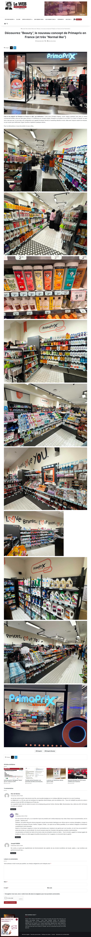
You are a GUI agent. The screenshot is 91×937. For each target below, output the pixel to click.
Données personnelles (36, 934)
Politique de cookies (46, 934)
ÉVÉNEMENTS (61, 19)
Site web (49, 888)
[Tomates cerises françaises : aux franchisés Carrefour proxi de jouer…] (34, 773)
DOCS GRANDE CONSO (50, 19)
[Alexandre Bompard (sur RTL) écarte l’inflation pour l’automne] (77, 773)
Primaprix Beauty (50, 751)
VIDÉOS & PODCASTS (26, 19)
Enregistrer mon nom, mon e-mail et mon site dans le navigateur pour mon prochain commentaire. (32, 894)
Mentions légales (26, 934)
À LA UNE (18, 19)
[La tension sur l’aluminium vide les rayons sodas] (56, 773)
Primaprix (39, 751)
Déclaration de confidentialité (62, 934)
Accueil (23, 28)
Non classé (28, 28)
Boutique (68, 19)
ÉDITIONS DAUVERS (9, 19)
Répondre (13, 809)
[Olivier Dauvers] (16, 5)
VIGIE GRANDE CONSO (38, 19)
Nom (5, 881)
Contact (53, 934)
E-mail (6, 888)
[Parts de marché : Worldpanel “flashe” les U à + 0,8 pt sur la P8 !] (13, 773)
